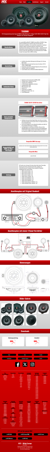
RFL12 (13, 418)
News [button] (25, 354)
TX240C (36, 388)
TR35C (37, 376)
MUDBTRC (45, 413)
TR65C (37, 382)
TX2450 (29, 385)
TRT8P (21, 423)
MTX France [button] (41, 434)
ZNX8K (29, 405)
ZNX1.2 (37, 411)
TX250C (36, 391)
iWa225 (13, 377)
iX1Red (21, 378)
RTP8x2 (21, 417)
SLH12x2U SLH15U (13, 425)
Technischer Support (5, 377)
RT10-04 (13, 403)
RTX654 (5, 422)
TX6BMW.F (5, 415)
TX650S (5, 410)
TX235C (36, 387)
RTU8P (21, 412)
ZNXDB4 (29, 420)
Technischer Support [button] (25, 358)
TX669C (5, 408)
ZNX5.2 (37, 408)
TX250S (36, 395)
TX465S (44, 383)
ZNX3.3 (37, 421)
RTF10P (21, 413)
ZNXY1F (37, 414)
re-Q (29, 389)
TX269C (36, 394)
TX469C (44, 380)
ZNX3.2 (37, 410)
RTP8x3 (21, 419)
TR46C (37, 379)
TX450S (44, 382)
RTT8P (21, 424)
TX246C (36, 390)
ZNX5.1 (37, 415)
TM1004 (44, 408)
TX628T (5, 413)
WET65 (45, 405)
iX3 (21, 382)
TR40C (37, 377)
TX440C (44, 376)
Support (41, 2)
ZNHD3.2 (36, 406)
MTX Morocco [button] (10, 438)
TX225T (36, 398)
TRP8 (21, 415)
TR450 (29, 387)
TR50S (37, 384)
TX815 (13, 416)
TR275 (29, 386)
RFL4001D (29, 375)
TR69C (37, 383)
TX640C (5, 404)
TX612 (13, 409)
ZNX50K (29, 410)
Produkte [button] (40, 354)
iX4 (21, 385)
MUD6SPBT (45, 412)
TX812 (13, 414)
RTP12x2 (21, 422)
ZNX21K (29, 407)
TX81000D (29, 379)
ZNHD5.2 (36, 404)
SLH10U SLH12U (13, 423)
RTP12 (21, 420)
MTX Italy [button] (26, 438)
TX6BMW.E (5, 414)
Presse (5, 379)
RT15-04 (13, 406)
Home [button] (9, 354)
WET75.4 (44, 404)
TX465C (44, 379)
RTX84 (5, 423)
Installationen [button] (9, 358)
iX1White (21, 380)
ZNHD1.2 (36, 407)
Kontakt (46, 2)
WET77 (45, 407)
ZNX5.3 (37, 420)
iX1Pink (21, 381)
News (24, 2)
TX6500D (29, 381)
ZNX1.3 (37, 422)
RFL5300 (29, 378)
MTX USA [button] (10, 434)
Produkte (29, 2)
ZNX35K (29, 409)
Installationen (35, 2)
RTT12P (21, 426)
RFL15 (13, 419)
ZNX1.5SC (29, 412)
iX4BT (21, 386)
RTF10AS (21, 408)
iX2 (21, 374)
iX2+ (21, 375)
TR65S (37, 386)
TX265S (36, 397)
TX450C (44, 377)
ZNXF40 (29, 417)
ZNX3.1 (37, 417)
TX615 (13, 411)
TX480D (29, 382)
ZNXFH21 (28, 413)
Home (20, 2)
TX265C (36, 393)
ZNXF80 (29, 414)
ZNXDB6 (29, 421)
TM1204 (44, 409)
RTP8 (21, 416)
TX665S (5, 411)
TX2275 (29, 383)
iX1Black (21, 377)
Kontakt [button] (41, 358)
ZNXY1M (36, 413)
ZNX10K (29, 406)
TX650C (5, 406)
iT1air (13, 375)
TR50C (37, 380)
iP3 (13, 374)
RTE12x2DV (21, 406)
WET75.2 (44, 402)
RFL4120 (28, 376)
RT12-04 (13, 405)
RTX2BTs (5, 419)
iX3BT (21, 384)
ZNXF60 (29, 416)
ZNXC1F (29, 419)
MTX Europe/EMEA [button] (25, 434)
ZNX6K (29, 403)
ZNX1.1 (37, 418)
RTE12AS (21, 404)
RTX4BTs (5, 420)
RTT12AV (21, 407)
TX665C (5, 407)
